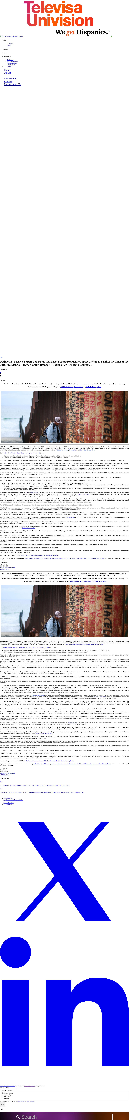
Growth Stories (11, 64)
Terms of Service (11, 1086)
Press (1, 357)
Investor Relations (9, 803)
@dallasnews (47, 558)
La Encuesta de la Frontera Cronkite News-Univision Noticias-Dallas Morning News (49, 761)
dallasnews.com (70, 517)
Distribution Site (8, 798)
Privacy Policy (20, 1101)
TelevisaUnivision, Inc (29, 1086)
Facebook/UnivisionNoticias (60, 558)
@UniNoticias (29, 558)
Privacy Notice (3, 1086)
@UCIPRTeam (4, 569)
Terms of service (30, 1101)
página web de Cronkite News (44, 733)
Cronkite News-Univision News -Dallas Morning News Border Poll (39, 555)
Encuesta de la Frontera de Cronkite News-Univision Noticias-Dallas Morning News (25, 647)
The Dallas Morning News (87, 450)
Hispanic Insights (12, 63)
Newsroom (10, 78)
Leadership (10, 43)
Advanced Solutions (12, 61)
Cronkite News (73, 450)
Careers (8, 81)
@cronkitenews (38, 558)
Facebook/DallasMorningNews (96, 558)
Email (4, 1087)
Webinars (6, 1098)
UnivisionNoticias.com (62, 450)
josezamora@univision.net (7, 567)
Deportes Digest (8, 1095)
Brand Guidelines (8, 804)
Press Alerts (7, 1096)
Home (7, 69)
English (9, 66)
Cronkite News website (28, 528)
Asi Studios (10, 60)
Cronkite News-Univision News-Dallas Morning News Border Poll (21, 453)
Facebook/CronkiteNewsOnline (78, 558)
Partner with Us (12, 84)
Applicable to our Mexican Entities (13, 800)
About (7, 72)
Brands (9, 45)
